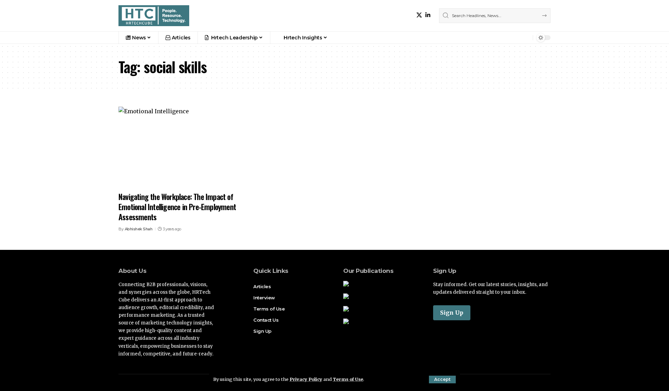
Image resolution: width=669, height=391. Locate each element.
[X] (419, 15)
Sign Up (451, 312)
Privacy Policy (306, 379)
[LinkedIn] (428, 15)
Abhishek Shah (139, 229)
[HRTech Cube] (153, 15)
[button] (442, 379)
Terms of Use (348, 379)
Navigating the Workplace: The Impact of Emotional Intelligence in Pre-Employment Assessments (177, 206)
